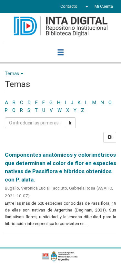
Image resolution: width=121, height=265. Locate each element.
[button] (86, 6)
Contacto (68, 6)
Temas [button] (12, 73)
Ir (70, 122)
